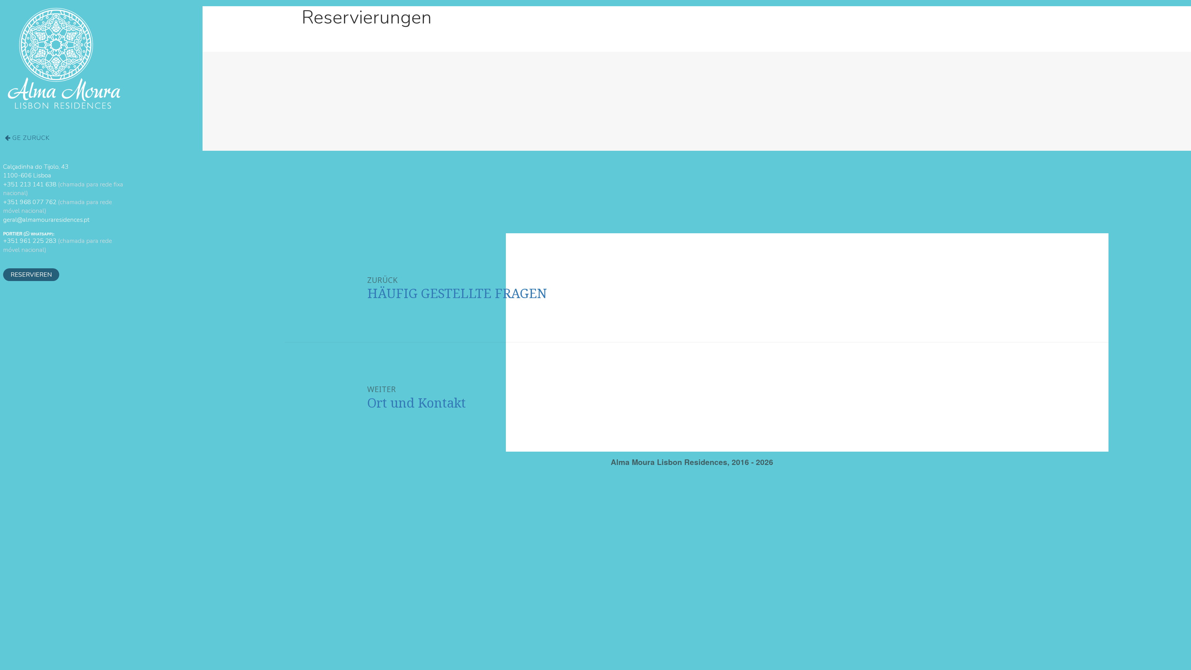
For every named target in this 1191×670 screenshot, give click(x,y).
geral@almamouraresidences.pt (46, 220)
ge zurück (30, 138)
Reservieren (31, 274)
